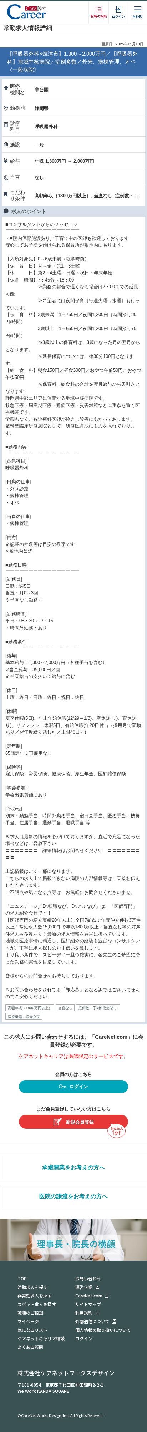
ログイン (79, 1086)
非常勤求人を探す (34, 1295)
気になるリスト (32, 1330)
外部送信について (92, 1321)
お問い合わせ (88, 1278)
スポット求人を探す (36, 1304)
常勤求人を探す (32, 1287)
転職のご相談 (30, 1313)
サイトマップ (88, 1304)
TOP (22, 1278)
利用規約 (83, 1313)
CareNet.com (88, 1295)
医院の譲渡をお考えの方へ (73, 1196)
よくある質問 (30, 1347)
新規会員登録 (80, 1122)
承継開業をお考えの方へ (73, 1167)
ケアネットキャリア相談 (41, 1338)
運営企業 (83, 1287)
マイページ (28, 1321)
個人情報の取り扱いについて (103, 1330)
